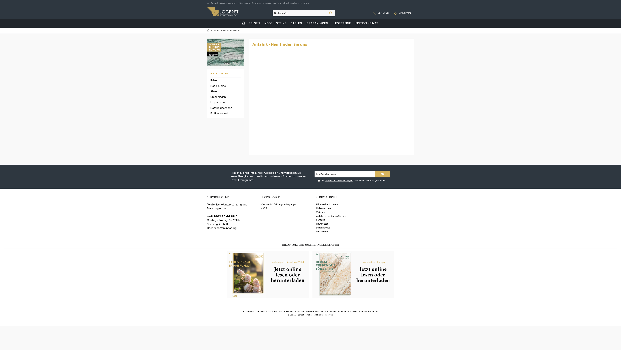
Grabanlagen (218, 97)
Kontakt (320, 220)
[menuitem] (403, 13)
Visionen (320, 212)
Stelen (214, 91)
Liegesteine (217, 102)
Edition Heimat (219, 113)
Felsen (214, 80)
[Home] (243, 23)
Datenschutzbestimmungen (339, 180)
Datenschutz (323, 227)
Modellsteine (218, 86)
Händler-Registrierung (327, 204)
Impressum (322, 231)
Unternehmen (323, 208)
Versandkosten (313, 311)
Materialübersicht (221, 108)
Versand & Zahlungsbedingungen (279, 204)
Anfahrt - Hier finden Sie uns (331, 216)
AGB (264, 208)
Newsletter (322, 223)
